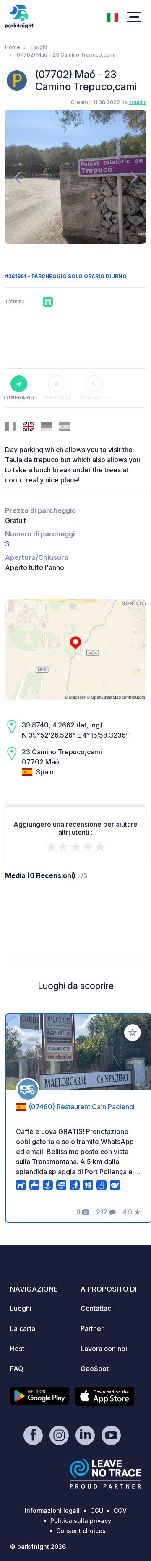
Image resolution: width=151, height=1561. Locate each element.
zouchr (137, 102)
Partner (92, 1328)
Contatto (94, 397)
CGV (120, 1510)
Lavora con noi (104, 1348)
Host (17, 1348)
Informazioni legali (52, 1510)
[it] (112, 16)
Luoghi (38, 47)
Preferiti (56, 397)
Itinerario (19, 397)
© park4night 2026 (38, 1546)
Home (12, 47)
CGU (96, 1510)
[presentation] (17, 177)
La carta (22, 1328)
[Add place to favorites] (132, 1032)
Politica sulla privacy (80, 1520)
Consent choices (81, 1530)
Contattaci (97, 1308)
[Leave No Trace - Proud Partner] (105, 1473)
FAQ (16, 1368)
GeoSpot (95, 1368)
